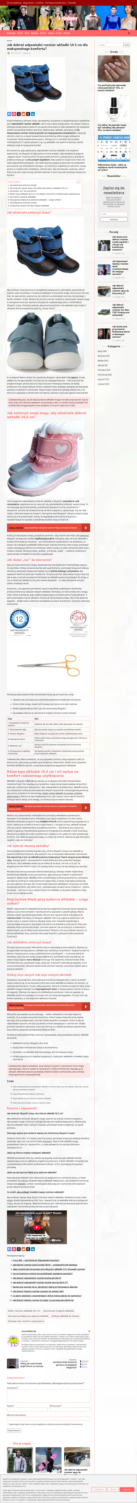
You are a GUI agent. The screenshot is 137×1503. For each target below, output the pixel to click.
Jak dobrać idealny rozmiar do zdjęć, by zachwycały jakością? (43, 1300)
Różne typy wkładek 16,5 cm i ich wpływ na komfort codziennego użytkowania (45, 194)
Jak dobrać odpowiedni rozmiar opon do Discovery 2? (75, 1472)
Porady (67, 33)
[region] (68, 1489)
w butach (47, 1141)
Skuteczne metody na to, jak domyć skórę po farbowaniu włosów (45, 1287)
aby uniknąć (23, 1192)
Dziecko (34, 33)
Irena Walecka (16, 53)
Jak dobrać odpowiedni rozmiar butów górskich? (37, 1278)
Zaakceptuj (127, 1489)
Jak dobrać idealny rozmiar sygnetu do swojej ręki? (38, 1291)
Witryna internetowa (16, 1415)
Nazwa (10, 1406)
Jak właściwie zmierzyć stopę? (23, 185)
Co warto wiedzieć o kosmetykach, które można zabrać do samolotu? (47, 1296)
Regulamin (28, 3)
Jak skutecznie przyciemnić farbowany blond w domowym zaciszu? (121, 331)
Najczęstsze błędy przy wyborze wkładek (28, 1316)
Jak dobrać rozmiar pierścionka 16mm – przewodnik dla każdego (45, 1265)
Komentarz (12, 1388)
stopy (10, 1200)
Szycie (51, 33)
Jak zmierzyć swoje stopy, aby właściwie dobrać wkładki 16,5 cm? (39, 188)
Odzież (43, 33)
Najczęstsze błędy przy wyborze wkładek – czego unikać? (35, 200)
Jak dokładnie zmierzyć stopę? (23, 203)
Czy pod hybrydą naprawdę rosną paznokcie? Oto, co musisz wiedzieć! (112, 87)
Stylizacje (11, 33)
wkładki (22, 1184)
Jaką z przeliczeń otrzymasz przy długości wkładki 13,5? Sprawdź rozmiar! (49, 1269)
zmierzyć (84, 535)
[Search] (129, 33)
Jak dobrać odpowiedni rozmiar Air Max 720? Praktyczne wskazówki (120, 310)
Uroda (58, 33)
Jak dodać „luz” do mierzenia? (23, 191)
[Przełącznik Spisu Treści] (77, 182)
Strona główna (14, 3)
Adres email (56, 1406)
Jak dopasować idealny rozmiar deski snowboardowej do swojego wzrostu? (120, 267)
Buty (27, 33)
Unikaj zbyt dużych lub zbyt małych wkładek (29, 206)
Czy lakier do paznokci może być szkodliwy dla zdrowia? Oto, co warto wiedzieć (112, 127)
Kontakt (72, 3)
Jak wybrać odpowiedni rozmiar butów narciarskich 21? (40, 1282)
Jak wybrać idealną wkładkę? (23, 197)
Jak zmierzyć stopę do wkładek (58, 1311)
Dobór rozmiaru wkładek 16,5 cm (24, 1311)
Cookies (40, 3)
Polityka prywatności (55, 3)
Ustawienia (98, 1489)
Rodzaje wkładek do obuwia (65, 1316)
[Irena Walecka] (13, 1341)
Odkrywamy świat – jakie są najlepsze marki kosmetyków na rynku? (112, 167)
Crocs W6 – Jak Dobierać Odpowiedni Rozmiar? (36, 1260)
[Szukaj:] (111, 45)
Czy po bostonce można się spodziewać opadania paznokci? (43, 1273)
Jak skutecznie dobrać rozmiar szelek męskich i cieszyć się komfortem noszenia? (120, 243)
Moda (20, 33)
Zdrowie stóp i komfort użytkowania (26, 1321)
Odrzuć (113, 1489)
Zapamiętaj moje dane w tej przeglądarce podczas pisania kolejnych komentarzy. (46, 1424)
